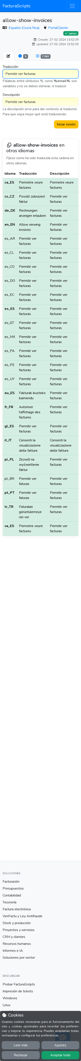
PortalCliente (58, 27)
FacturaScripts (16, 6)
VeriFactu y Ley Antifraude (22, 916)
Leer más (21, 1045)
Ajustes (60, 1045)
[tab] (8, 56)
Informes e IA (13, 950)
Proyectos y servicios (19, 930)
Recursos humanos (17, 943)
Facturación (11, 881)
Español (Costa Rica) (24, 27)
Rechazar (20, 1055)
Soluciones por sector (19, 957)
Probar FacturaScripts (19, 984)
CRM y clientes (14, 936)
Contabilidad (12, 895)
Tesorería (9, 902)
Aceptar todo (60, 1055)
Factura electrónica (17, 909)
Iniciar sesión (66, 124)
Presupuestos (13, 888)
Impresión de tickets (18, 991)
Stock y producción (17, 923)
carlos (72, 33)
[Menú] (72, 6)
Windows (10, 998)
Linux (6, 1005)
